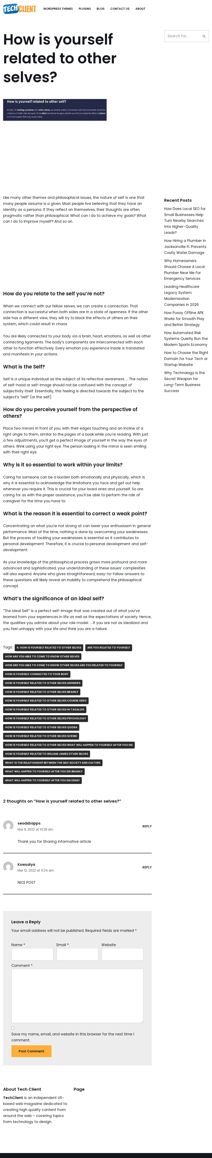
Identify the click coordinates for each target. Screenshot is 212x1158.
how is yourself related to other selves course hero (46, 700)
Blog (101, 9)
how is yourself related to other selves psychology (45, 718)
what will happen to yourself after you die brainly (44, 771)
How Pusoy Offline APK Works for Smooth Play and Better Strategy (184, 318)
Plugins (85, 9)
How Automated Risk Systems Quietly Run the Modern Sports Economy (186, 338)
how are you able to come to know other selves (42, 656)
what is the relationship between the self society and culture (52, 762)
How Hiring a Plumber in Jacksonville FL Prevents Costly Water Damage (185, 246)
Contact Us (120, 9)
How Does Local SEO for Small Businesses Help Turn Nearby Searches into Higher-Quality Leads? (185, 220)
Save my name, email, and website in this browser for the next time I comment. (72, 1037)
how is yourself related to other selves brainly (41, 692)
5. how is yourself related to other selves (49, 647)
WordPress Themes (58, 9)
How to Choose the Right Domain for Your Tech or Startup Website (186, 358)
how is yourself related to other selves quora (41, 727)
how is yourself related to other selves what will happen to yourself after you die (69, 745)
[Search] (204, 36)
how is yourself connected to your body (36, 674)
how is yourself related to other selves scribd (41, 736)
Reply (147, 826)
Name (18, 944)
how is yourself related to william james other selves (46, 754)
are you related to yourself (108, 647)
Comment (22, 965)
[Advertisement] (77, 164)
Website (108, 944)
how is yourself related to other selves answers (42, 683)
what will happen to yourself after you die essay (42, 780)
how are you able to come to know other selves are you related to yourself (64, 665)
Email (63, 944)
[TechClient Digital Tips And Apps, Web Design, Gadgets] (19, 9)
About (140, 9)
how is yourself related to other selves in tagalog (44, 709)
